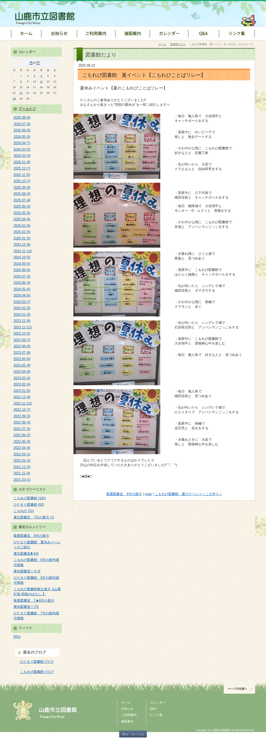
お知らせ (127, 709)
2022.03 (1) (22, 454)
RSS (17, 637)
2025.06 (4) (22, 206)
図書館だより (178, 44)
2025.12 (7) (22, 168)
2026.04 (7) (22, 143)
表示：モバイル (133, 734)
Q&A (153, 709)
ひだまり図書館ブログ (37, 662)
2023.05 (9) (22, 365)
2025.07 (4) (22, 200)
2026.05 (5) (22, 137)
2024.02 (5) (22, 308)
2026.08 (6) (22, 118)
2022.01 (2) (22, 460)
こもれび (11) (24, 511)
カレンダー (157, 702)
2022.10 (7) (22, 410)
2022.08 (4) (22, 422)
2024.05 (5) (22, 289)
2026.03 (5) (22, 149)
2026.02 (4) (22, 156)
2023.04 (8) (22, 372)
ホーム (162, 44)
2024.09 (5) (22, 264)
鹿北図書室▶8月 (26, 554)
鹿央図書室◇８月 (27, 571)
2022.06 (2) (22, 435)
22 (21, 93)
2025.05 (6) (22, 213)
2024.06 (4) (22, 283)
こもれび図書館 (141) (30, 498)
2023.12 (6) (22, 321)
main (148, 494)
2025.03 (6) (22, 226)
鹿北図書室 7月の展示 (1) (34, 517)
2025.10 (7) (22, 181)
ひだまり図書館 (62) (29, 505)
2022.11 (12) (23, 403)
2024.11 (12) (23, 251)
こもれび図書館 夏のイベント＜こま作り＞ (188, 494)
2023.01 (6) (22, 391)
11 (41, 81)
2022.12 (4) (22, 397)
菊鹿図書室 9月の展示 (124, 494)
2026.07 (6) (22, 124)
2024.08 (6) (22, 270)
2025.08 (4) (22, 194)
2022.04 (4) (22, 448)
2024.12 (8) (22, 245)
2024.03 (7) (22, 302)
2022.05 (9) (22, 442)
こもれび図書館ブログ (37, 672)
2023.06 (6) (22, 359)
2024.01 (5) (22, 315)
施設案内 (127, 721)
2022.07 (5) (22, 429)
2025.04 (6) (22, 219)
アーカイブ (27, 109)
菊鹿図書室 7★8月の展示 (34, 600)
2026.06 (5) (22, 130)
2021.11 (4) (22, 473)
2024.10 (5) (22, 257)
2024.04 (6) (22, 295)
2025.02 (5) (22, 232)
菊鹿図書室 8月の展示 (31, 536)
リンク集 (156, 715)
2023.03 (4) (22, 378)
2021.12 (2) (22, 467)
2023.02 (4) (22, 384)
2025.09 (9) (22, 187)
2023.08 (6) (22, 346)
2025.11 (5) (22, 175)
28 (14, 98)
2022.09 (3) (22, 416)
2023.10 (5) (22, 333)
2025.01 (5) (22, 238)
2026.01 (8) (22, 162)
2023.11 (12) (23, 327)
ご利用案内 (129, 715)
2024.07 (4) (22, 276)
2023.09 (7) (22, 340)
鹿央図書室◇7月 (26, 607)
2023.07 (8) (22, 353)
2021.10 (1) (22, 480)
